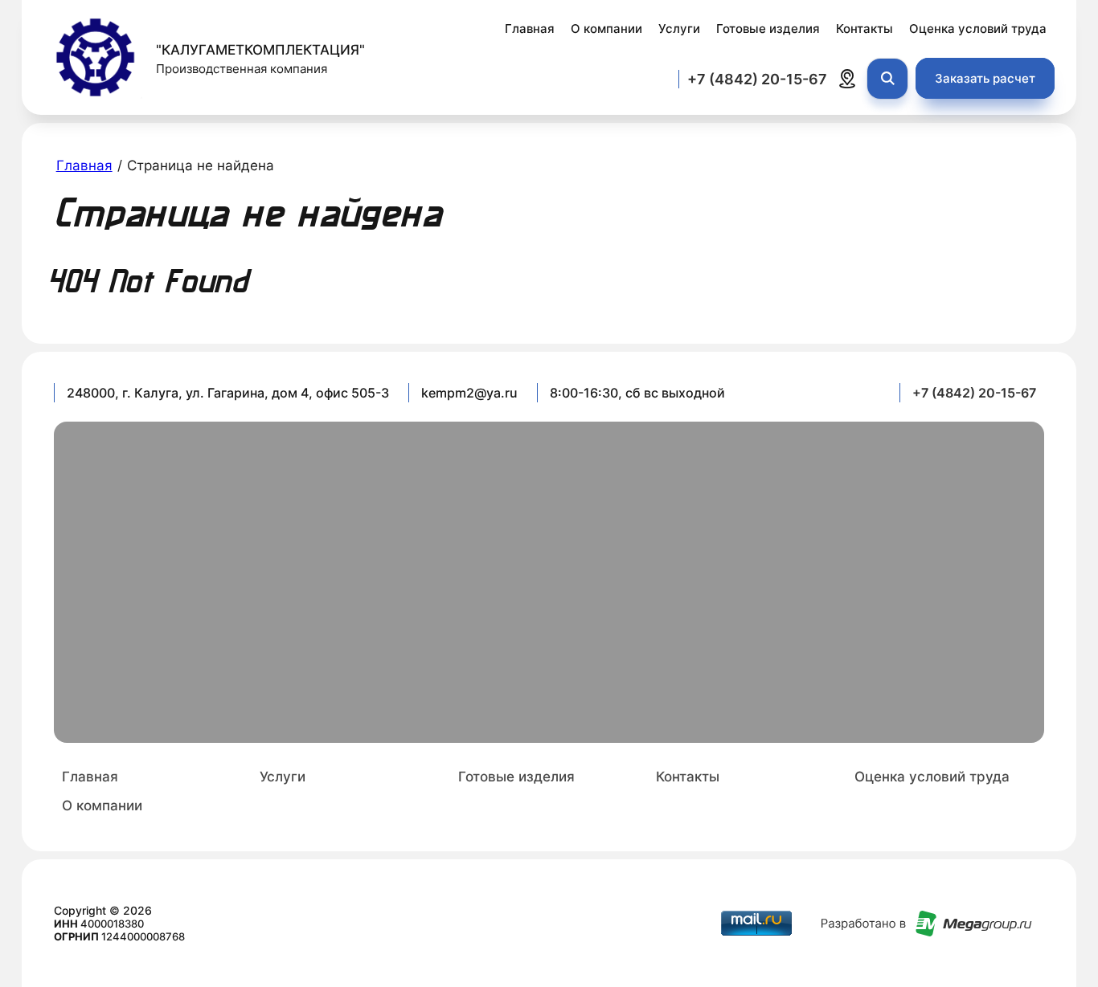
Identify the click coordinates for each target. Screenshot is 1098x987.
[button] (985, 78)
